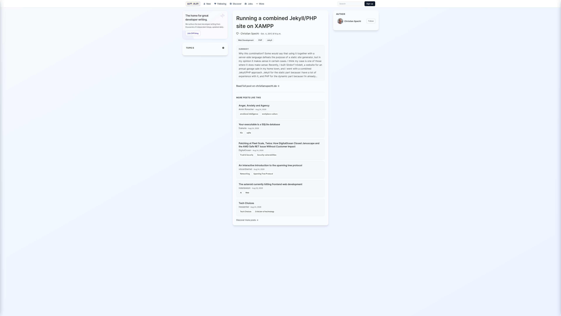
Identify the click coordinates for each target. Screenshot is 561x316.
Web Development (245, 40)
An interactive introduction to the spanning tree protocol (270, 165)
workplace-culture (269, 114)
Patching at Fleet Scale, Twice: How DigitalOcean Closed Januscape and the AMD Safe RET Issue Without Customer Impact (279, 145)
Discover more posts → (247, 220)
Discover (237, 3)
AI (241, 193)
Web (247, 193)
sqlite (249, 133)
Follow (371, 21)
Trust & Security (246, 155)
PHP (260, 40)
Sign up (369, 3)
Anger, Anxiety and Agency (254, 105)
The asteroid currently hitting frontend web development (270, 184)
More (261, 3)
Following (221, 3)
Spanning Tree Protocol (263, 174)
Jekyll (269, 40)
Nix (241, 133)
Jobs (250, 3)
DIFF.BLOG (193, 3)
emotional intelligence (249, 114)
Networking (245, 174)
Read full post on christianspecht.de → (257, 85)
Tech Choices (246, 203)
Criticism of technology (264, 211)
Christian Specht (250, 33)
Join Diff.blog (193, 33)
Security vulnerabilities (266, 155)
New (208, 3)
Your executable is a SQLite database (259, 124)
